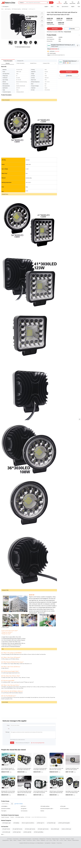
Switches (42, 810)
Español (15, 840)
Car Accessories (24, 810)
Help (58, 6)
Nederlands (43, 840)
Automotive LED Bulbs (5, 808)
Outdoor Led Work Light (66, 829)
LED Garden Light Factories (43, 829)
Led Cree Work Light (6, 832)
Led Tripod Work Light (51, 822)
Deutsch (38, 840)
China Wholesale (35, 838)
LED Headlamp (16, 822)
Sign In (48, 55)
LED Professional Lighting (16, 9)
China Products (15, 838)
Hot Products (9, 838)
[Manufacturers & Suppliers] (8, 2)
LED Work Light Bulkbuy (38, 832)
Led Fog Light (62, 806)
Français (24, 840)
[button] (53, 63)
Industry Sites (48, 838)
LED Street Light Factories (30, 829)
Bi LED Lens (23, 806)
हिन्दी (57, 840)
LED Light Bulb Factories (17, 829)
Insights (72, 838)
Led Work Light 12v (32, 9)
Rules (79, 6)
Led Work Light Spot (17, 832)
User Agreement (47, 842)
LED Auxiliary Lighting (44, 806)
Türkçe (65, 840)
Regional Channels (55, 838)
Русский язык (29, 840)
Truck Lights (3, 810)
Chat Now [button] (72, 28)
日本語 (54, 840)
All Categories (5, 6)
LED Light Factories (6, 829)
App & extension (65, 6)
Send (12, 742)
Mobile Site (68, 838)
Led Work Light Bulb (27, 832)
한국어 (51, 840)
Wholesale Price (42, 838)
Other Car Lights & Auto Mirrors (28, 822)
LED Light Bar (23, 808)
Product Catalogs (19, 803)
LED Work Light (24, 9)
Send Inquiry (55, 28)
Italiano (34, 840)
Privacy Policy (59, 842)
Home (2, 9)
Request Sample (67, 31)
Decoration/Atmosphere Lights (46, 808)
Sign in (78, 3)
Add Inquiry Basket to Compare (23, 46)
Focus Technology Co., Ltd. (32, 842)
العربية (47, 840)
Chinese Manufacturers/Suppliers (25, 838)
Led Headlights (4, 806)
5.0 (64, 62)
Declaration (54, 842)
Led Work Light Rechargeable (64, 822)
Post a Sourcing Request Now (37, 742)
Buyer (52, 6)
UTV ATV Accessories (64, 808)
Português (19, 840)
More (2, 834)
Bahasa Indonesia (76, 840)
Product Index (62, 838)
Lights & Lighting (7, 9)
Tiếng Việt (69, 840)
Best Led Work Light (55, 829)
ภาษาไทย (61, 840)
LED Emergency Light (6, 822)
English (11, 840)
